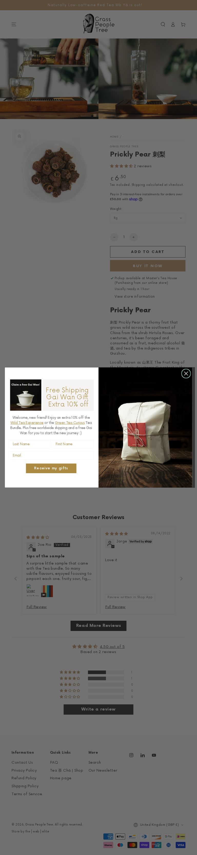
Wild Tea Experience (27, 423)
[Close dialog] (186, 373)
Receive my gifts (51, 468)
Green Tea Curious (69, 423)
